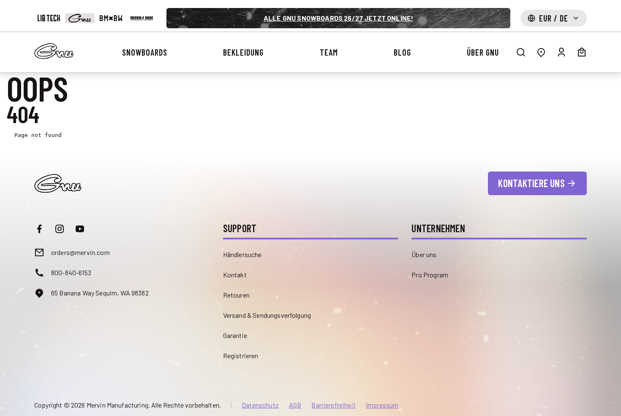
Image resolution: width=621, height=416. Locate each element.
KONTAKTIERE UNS (531, 183)
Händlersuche (242, 254)
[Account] (561, 52)
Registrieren (241, 356)
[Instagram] (59, 229)
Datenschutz (260, 405)
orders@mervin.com (80, 252)
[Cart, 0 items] (582, 52)
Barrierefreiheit (333, 405)
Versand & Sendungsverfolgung (267, 315)
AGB (295, 405)
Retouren (236, 295)
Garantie (235, 335)
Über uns (423, 254)
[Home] (54, 51)
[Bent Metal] (110, 18)
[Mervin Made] (141, 18)
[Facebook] (39, 229)
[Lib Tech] (48, 18)
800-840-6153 (71, 272)
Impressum (382, 405)
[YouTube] (80, 229)
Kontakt (235, 275)
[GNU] (79, 18)
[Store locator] (541, 52)
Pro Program (429, 275)
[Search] (521, 52)
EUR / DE (553, 18)
